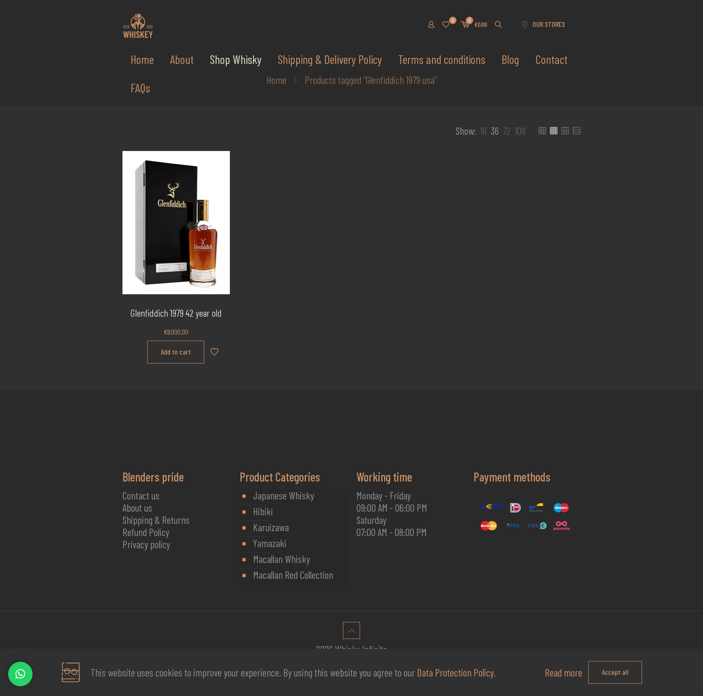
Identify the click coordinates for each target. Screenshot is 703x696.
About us (137, 507)
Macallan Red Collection (293, 575)
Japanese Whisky (283, 495)
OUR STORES (549, 24)
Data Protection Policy (455, 672)
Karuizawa (271, 527)
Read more (563, 672)
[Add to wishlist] (218, 197)
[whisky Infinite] (137, 24)
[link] (483, 131)
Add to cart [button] (176, 351)
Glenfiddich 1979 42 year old (176, 313)
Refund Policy (145, 532)
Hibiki (263, 511)
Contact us (140, 495)
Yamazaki (269, 543)
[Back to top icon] (351, 630)
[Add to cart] (218, 162)
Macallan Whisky (281, 559)
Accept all (615, 672)
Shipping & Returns (156, 520)
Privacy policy (146, 544)
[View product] (218, 180)
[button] (20, 674)
